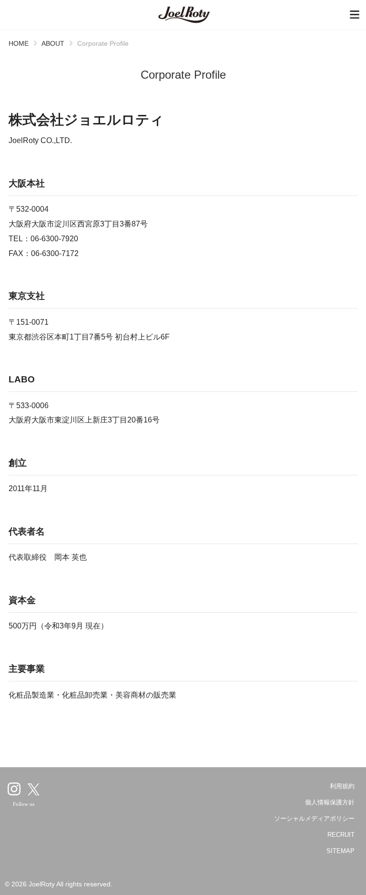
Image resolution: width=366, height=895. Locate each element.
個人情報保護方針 (330, 802)
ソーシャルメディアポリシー (314, 818)
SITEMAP (340, 850)
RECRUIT (341, 834)
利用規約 (342, 786)
